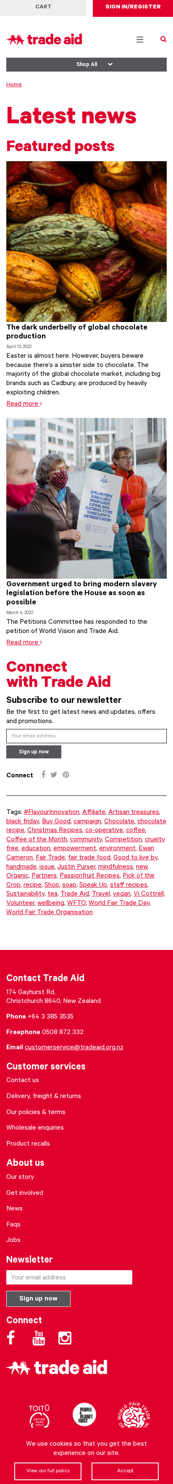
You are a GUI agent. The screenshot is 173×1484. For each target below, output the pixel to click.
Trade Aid (74, 894)
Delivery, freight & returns (43, 1097)
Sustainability (25, 894)
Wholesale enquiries (35, 1128)
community (86, 840)
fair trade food (89, 858)
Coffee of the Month (36, 840)
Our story (20, 1177)
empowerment (74, 849)
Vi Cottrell (149, 894)
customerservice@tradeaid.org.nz (74, 1048)
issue (47, 867)
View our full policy (48, 1471)
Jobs (13, 1241)
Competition (123, 840)
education (35, 849)
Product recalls (28, 1144)
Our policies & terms (36, 1113)
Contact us (22, 1081)
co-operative (104, 831)
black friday (22, 822)
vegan (122, 894)
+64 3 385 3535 (50, 1017)
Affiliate (93, 812)
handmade (21, 867)
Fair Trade (50, 858)
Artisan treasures (133, 812)
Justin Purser (76, 867)
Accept (125, 1471)
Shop (52, 885)
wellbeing (50, 903)
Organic (17, 876)
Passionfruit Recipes (90, 876)
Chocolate (119, 822)
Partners (44, 876)
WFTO (76, 903)
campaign (87, 822)
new (141, 867)
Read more (23, 404)
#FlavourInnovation (51, 812)
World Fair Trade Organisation (49, 913)
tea (52, 894)
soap (69, 885)
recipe (33, 885)
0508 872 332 (63, 1033)
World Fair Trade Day (119, 903)
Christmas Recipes (54, 831)
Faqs (13, 1225)
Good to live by (135, 858)
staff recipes (128, 885)
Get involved (24, 1193)
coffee (135, 831)
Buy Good (56, 822)
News (14, 1209)
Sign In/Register (133, 7)
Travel (101, 894)
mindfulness (115, 867)
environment (117, 849)
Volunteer (20, 903)
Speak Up (93, 885)
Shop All (86, 65)
